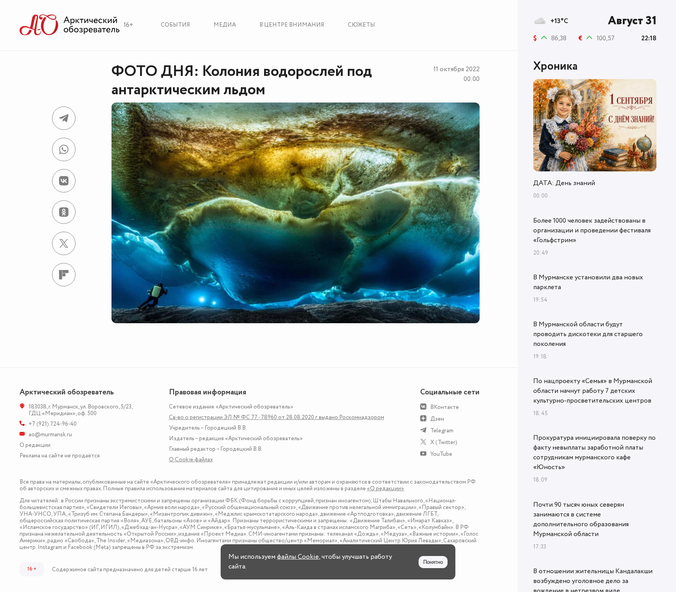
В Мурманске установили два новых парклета (588, 282)
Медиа (225, 25)
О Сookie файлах (191, 459)
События (175, 25)
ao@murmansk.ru (50, 434)
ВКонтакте (444, 407)
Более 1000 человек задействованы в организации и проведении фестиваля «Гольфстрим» (592, 230)
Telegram (441, 430)
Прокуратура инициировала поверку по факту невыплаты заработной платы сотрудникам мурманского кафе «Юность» (594, 452)
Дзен (437, 419)
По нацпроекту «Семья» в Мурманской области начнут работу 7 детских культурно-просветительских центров (592, 390)
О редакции (35, 445)
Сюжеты (361, 25)
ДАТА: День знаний (564, 183)
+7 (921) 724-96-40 (53, 424)
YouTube (441, 454)
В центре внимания (291, 25)
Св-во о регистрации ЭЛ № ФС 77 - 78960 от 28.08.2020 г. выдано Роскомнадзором (276, 417)
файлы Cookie (298, 556)
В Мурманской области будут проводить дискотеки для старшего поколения (588, 334)
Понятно (433, 562)
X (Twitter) (443, 442)
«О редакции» (385, 488)
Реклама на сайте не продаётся (60, 455)
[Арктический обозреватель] (70, 25)
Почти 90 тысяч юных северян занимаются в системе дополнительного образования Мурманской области (581, 519)
